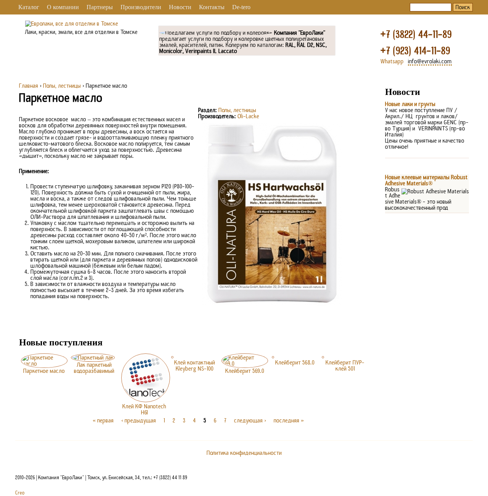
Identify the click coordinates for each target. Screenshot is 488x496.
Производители (140, 7)
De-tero (241, 7)
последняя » (289, 420)
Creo (20, 493)
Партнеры (100, 7)
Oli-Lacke (248, 116)
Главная (28, 86)
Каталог (28, 7)
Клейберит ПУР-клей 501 (345, 366)
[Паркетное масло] (272, 304)
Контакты (212, 7)
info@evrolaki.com (430, 61)
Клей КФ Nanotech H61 (144, 409)
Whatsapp (392, 61)
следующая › (250, 420)
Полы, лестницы (62, 86)
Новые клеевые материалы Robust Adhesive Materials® (426, 180)
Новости (180, 7)
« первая (103, 420)
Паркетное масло (44, 371)
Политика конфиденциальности (244, 453)
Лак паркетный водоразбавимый (94, 368)
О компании (63, 7)
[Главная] (71, 24)
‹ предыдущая (138, 420)
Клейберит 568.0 (295, 363)
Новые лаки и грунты (410, 104)
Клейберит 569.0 (244, 371)
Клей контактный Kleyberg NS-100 (194, 366)
